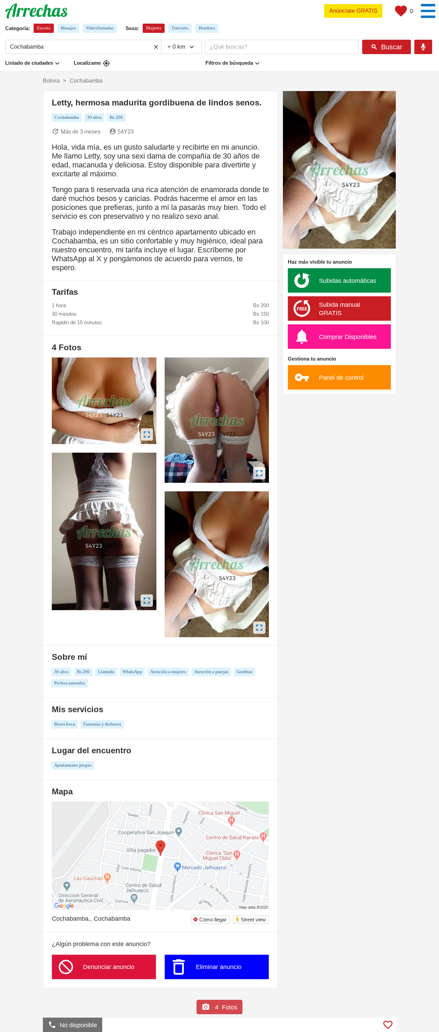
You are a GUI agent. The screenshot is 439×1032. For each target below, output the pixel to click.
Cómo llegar (209, 919)
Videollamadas (100, 27)
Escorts (43, 27)
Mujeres (153, 27)
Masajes (68, 27)
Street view (250, 919)
